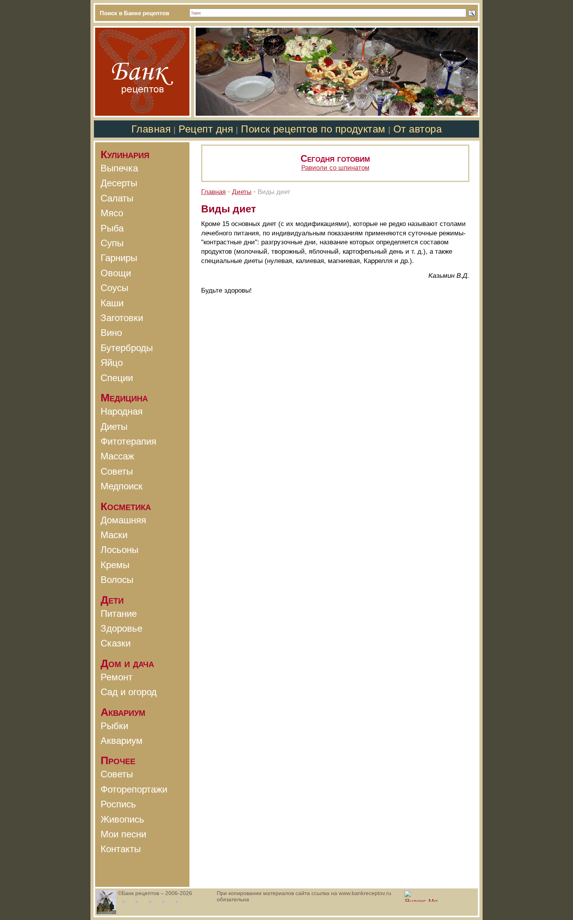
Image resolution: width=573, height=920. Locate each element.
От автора (417, 129)
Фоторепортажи (134, 789)
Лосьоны (119, 549)
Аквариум (122, 740)
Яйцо (112, 362)
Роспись (118, 804)
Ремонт (117, 677)
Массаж (117, 456)
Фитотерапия (128, 441)
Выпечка (119, 168)
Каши (112, 303)
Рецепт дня (206, 129)
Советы (117, 471)
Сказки (116, 643)
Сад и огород (129, 692)
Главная (151, 129)
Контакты (121, 849)
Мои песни (123, 834)
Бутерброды (127, 348)
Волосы (117, 579)
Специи (117, 378)
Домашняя (123, 520)
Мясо (112, 213)
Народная (122, 411)
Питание (119, 613)
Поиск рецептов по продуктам (313, 129)
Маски (114, 535)
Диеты (114, 426)
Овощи (116, 273)
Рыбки (114, 725)
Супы (112, 243)
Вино (111, 332)
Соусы (114, 288)
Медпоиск (122, 486)
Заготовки (122, 318)
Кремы (115, 565)
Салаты (117, 198)
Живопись (122, 819)
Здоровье (121, 628)
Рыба (112, 228)
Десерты (119, 183)
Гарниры (119, 258)
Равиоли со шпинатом (335, 167)
